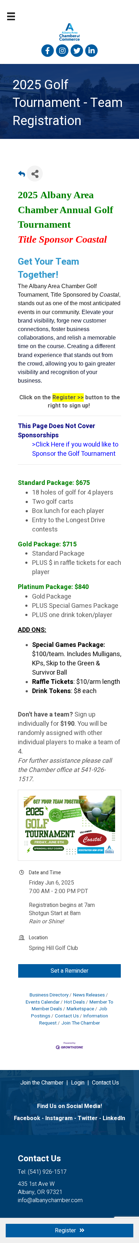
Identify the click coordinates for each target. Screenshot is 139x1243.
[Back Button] (21, 176)
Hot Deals (74, 1002)
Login (77, 1083)
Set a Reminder (69, 971)
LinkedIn (114, 1118)
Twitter (88, 1118)
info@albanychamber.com (50, 1200)
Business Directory (49, 995)
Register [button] (65, 1230)
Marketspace (80, 1008)
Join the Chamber (41, 1083)
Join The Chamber (80, 1023)
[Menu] (11, 16)
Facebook (27, 1118)
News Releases (89, 995)
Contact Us (67, 1016)
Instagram (59, 1118)
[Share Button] (35, 174)
